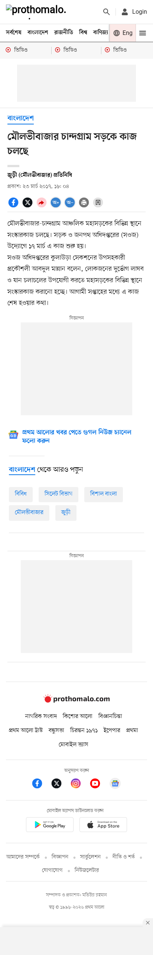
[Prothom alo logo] (76, 700)
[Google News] (115, 785)
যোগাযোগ (52, 870)
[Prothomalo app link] (49, 825)
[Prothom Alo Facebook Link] (41, 784)
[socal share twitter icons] (29, 206)
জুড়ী (66, 513)
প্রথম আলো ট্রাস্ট (26, 731)
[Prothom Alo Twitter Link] (60, 784)
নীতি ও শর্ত (124, 857)
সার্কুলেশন (90, 857)
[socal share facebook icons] (14, 206)
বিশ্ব (83, 32)
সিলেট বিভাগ (58, 494)
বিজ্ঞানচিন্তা (110, 716)
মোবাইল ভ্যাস (73, 745)
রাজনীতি (63, 32)
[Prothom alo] (37, 11)
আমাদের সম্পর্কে (23, 857)
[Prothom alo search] (106, 11)
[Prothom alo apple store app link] (103, 825)
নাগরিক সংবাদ (41, 716)
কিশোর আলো (77, 716)
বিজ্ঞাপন (60, 857)
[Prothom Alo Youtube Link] (98, 784)
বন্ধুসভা (56, 731)
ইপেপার (112, 731)
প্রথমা (132, 731)
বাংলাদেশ (37, 32)
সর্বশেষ (14, 32)
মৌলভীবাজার (29, 513)
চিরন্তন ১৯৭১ (84, 731)
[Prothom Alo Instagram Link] (79, 784)
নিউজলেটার (87, 870)
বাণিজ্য (100, 32)
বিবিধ (21, 494)
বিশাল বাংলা (103, 494)
